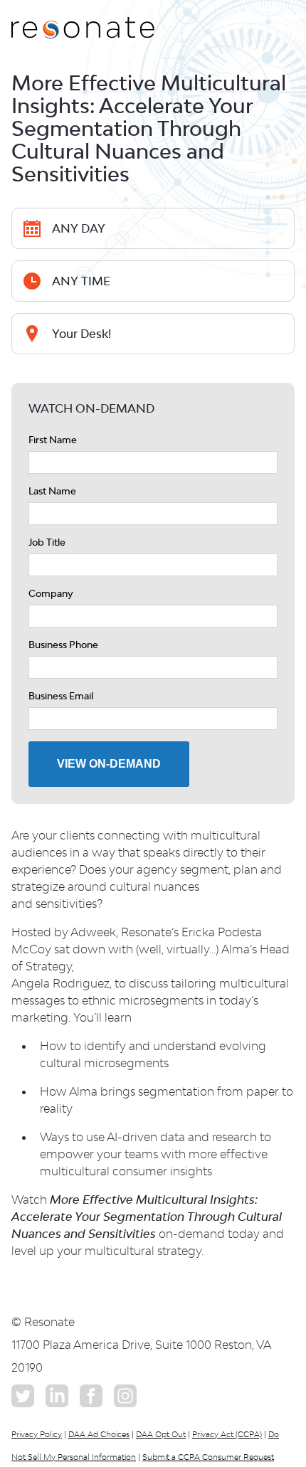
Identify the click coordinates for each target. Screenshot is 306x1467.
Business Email (60, 695)
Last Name (52, 491)
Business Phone (63, 644)
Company (50, 593)
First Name (52, 439)
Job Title (46, 542)
